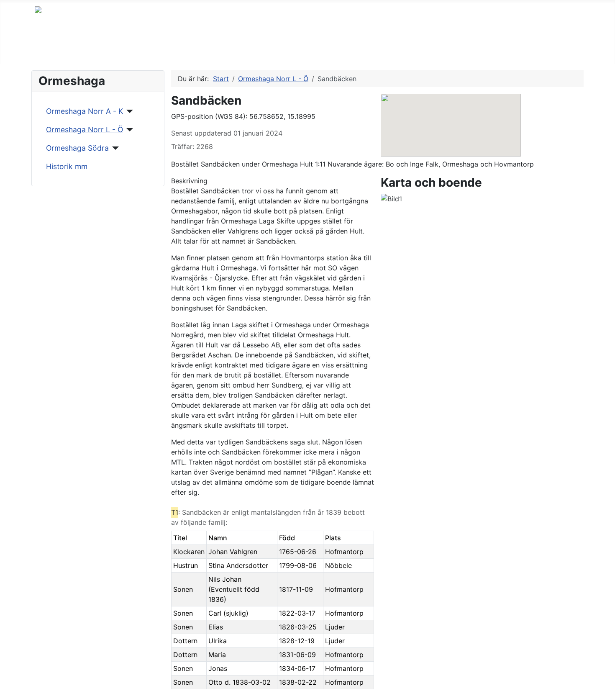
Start (50, 47)
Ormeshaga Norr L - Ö (84, 129)
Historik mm (66, 166)
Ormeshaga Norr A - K (84, 111)
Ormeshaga (183, 47)
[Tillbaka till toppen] (604, 685)
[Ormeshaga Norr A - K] (128, 111)
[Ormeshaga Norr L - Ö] (128, 129)
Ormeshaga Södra (77, 148)
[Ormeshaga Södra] (114, 148)
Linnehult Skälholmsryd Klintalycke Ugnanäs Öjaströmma (315, 47)
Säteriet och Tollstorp (111, 47)
